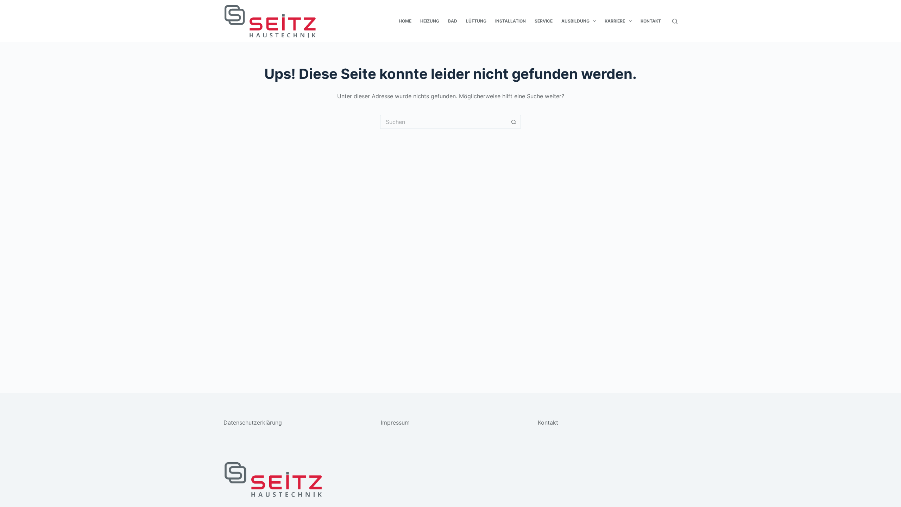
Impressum (395, 422)
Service (544, 21)
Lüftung (476, 21)
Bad (452, 21)
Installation (510, 21)
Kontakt (651, 21)
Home (405, 21)
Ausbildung (575, 21)
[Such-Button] (514, 122)
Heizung (429, 21)
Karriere (615, 21)
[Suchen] (675, 21)
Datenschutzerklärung (252, 422)
